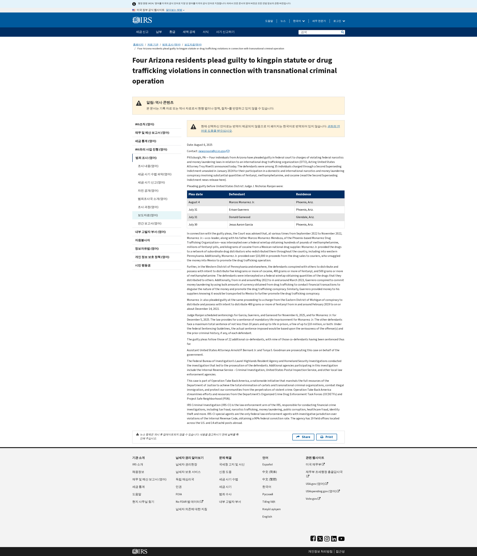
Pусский (267, 494)
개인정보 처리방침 (320, 551)
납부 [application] (159, 32)
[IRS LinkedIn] (334, 538)
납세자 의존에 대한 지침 (191, 509)
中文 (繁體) (269, 479)
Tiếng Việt (268, 502)
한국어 (297, 21)
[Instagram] (327, 538)
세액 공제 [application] (189, 32)
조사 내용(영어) (148, 166)
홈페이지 (138, 44)
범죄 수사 (225, 494)
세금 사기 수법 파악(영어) (154, 174)
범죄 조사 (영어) (171, 44)
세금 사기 (225, 487)
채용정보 (138, 472)
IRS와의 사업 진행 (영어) (151, 149)
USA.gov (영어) (315, 484)
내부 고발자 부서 (230, 502)
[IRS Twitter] (320, 538)
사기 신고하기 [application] (225, 32)
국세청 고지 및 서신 (232, 464)
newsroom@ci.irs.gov (212, 151)
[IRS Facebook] (313, 538)
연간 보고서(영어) (149, 223)
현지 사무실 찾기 (143, 502)
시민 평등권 (143, 265)
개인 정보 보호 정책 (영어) (152, 257)
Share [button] (306, 437)
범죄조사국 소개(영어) (152, 199)
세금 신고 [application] (142, 32)
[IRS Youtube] (341, 538)
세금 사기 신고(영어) (151, 182)
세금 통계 (138, 487)
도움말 (269, 21)
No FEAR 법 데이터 (188, 502)
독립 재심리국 (185, 479)
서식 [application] (206, 32)
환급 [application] (172, 32)
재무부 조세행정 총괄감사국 (324, 472)
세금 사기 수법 (228, 479)
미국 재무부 (313, 464)
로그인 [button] (337, 21)
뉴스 (283, 21)
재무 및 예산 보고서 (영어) (152, 133)
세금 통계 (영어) (145, 141)
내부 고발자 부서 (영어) (150, 232)
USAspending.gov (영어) (321, 491)
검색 (342, 32)
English (267, 517)
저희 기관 (152, 44)
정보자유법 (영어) (147, 249)
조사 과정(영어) (148, 207)
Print (329, 437)
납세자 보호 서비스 (188, 472)
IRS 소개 (137, 464)
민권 (179, 487)
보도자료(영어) (193, 44)
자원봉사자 (142, 240)
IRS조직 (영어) (144, 124)
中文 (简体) (269, 472)
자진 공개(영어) (148, 191)
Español (267, 464)
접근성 (340, 551)
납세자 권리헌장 (186, 464)
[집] (142, 18)
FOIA (179, 494)
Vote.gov (311, 499)
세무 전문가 (319, 21)
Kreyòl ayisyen (271, 509)
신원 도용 (225, 472)
